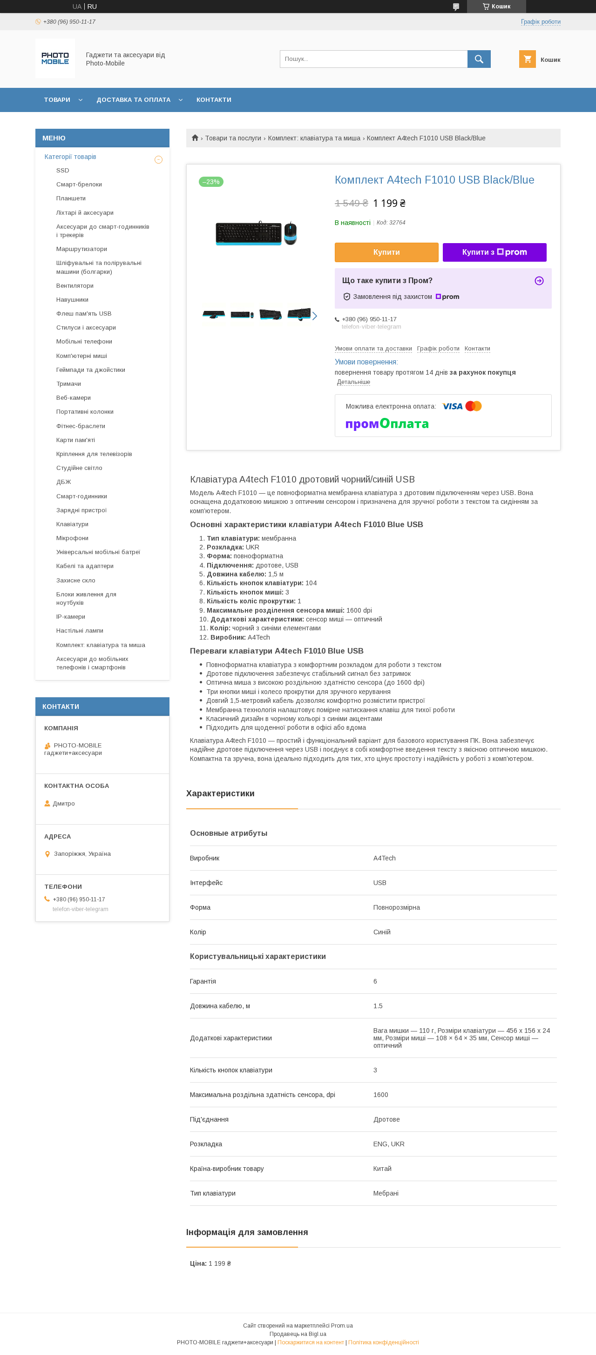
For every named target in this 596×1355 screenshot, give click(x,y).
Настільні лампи (79, 630)
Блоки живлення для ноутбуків (86, 598)
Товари (57, 99)
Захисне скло (75, 580)
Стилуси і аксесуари (86, 327)
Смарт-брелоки (79, 184)
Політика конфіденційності (383, 1342)
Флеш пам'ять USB (84, 313)
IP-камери (70, 616)
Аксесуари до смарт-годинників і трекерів (102, 230)
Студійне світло (79, 467)
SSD (62, 170)
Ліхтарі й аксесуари (85, 212)
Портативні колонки (85, 411)
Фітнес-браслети (80, 426)
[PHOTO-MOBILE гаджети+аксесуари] (55, 75)
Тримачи (68, 383)
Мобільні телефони (84, 341)
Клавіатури (72, 524)
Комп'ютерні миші (81, 355)
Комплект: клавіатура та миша (314, 138)
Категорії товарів (70, 156)
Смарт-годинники (81, 496)
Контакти (213, 99)
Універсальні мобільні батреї (98, 552)
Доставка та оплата (133, 99)
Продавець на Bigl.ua (298, 1334)
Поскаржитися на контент (311, 1342)
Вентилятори (75, 285)
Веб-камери (73, 397)
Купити (386, 252)
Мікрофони (72, 538)
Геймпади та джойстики (90, 369)
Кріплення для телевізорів (94, 453)
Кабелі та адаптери (85, 565)
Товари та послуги (233, 138)
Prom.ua (342, 1325)
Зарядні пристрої (81, 510)
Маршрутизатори (81, 248)
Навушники (72, 299)
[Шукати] (479, 59)
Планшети (71, 198)
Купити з (478, 252)
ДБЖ (63, 481)
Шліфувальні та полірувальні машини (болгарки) (99, 267)
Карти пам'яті (75, 439)
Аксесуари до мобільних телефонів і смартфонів (92, 663)
